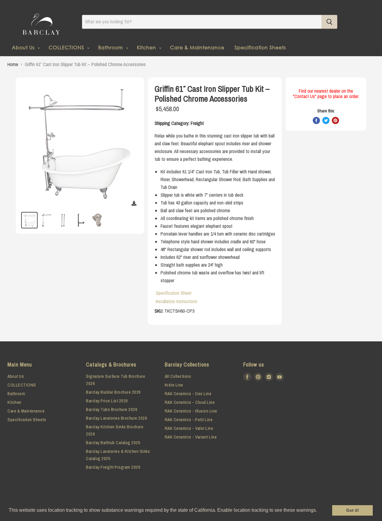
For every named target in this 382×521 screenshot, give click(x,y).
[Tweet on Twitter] (325, 120)
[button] (319, 511)
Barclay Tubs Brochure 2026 (111, 409)
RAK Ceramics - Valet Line (189, 428)
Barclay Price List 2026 (107, 401)
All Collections (178, 376)
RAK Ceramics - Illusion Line (191, 411)
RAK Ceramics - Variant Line (191, 437)
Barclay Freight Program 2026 (113, 467)
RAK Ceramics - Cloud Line (190, 402)
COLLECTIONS (67, 47)
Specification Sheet (174, 293)
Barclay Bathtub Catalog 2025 (113, 442)
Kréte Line (174, 385)
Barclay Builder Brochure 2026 (113, 392)
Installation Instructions (176, 301)
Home (12, 64)
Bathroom (111, 47)
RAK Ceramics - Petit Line (189, 419)
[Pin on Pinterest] (335, 120)
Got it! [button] (352, 510)
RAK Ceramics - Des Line (188, 393)
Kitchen (147, 47)
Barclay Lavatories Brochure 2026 (116, 418)
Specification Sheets (260, 47)
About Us (24, 47)
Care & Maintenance (197, 47)
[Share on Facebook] (316, 120)
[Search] (329, 22)
